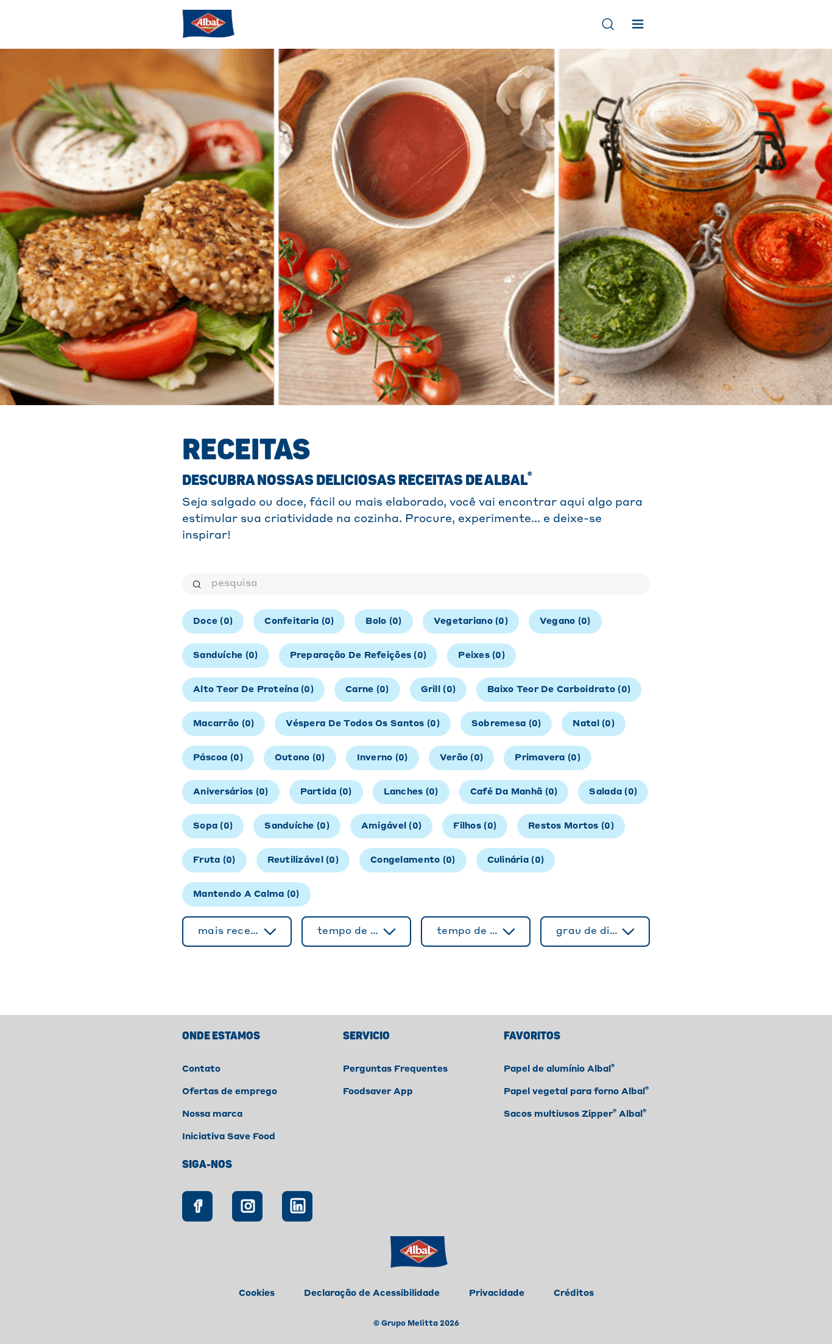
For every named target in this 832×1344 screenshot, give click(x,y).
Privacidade (496, 1293)
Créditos (574, 1293)
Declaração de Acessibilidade (372, 1293)
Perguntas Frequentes (395, 1069)
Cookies (257, 1293)
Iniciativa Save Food (228, 1137)
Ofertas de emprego (229, 1092)
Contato (201, 1069)
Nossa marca (212, 1114)
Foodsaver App (378, 1092)
